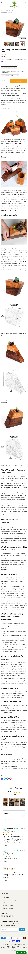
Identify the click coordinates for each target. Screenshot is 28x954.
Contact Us (21, 952)
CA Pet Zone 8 (9, 11)
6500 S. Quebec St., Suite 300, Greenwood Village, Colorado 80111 (14, 948)
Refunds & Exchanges (7, 944)
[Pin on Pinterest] (10, 779)
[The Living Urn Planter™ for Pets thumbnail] (6, 44)
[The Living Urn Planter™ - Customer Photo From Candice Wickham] (5, 800)
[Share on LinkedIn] (7, 779)
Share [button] (6, 845)
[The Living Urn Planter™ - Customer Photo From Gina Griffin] (22, 804)
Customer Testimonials (19, 944)
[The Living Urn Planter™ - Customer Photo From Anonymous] (22, 800)
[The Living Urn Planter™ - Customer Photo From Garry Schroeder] (11, 804)
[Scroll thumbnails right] (26, 44)
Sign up (22, 929)
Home (2, 11)
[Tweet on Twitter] (5, 779)
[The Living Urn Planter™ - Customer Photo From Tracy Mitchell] (16, 800)
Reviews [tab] (6, 813)
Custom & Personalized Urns (13, 946)
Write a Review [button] (14, 809)
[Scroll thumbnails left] (2, 44)
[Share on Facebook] (2, 779)
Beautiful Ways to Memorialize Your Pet (12, 766)
